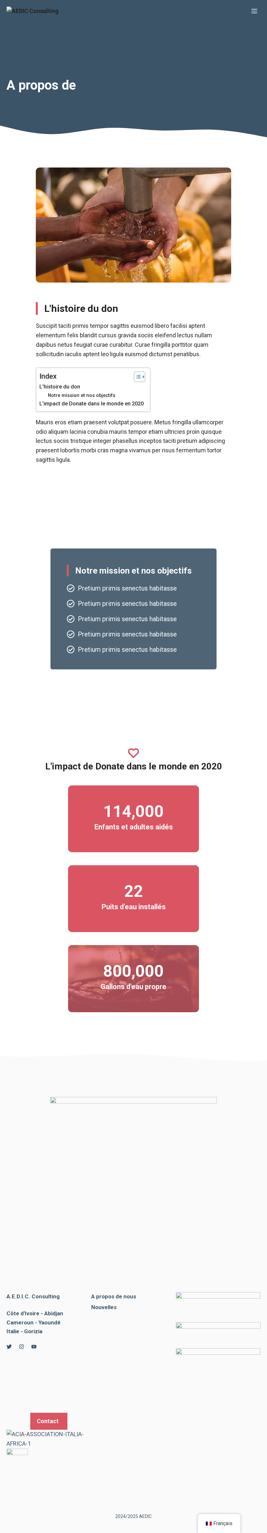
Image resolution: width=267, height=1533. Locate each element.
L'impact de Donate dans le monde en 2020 (91, 404)
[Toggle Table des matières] (136, 376)
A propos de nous (113, 1296)
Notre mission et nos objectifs (81, 395)
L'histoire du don (59, 387)
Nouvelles (104, 1307)
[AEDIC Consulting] (33, 11)
